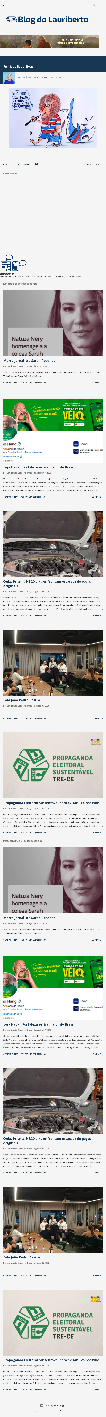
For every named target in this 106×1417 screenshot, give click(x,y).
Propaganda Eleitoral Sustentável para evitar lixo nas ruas (51, 802)
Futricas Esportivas (21, 164)
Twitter (24, 6)
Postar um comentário (33, 382)
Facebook (7, 6)
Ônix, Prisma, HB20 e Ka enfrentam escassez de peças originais (47, 583)
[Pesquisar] (94, 5)
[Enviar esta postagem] (36, 164)
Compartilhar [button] (91, 164)
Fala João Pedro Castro (21, 700)
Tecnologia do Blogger (54, 1405)
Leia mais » (97, 382)
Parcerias (31, 6)
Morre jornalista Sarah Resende (29, 360)
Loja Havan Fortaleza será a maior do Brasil (38, 467)
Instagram (16, 6)
